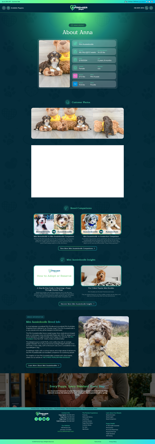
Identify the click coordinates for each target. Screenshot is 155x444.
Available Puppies (17, 8)
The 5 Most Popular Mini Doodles (101, 288)
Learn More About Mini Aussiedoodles (42, 365)
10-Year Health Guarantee (112, 425)
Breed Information (110, 415)
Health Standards (110, 433)
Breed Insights (109, 417)
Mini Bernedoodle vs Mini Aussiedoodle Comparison (54, 236)
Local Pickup (85, 419)
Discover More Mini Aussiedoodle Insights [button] (76, 304)
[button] (147, 2)
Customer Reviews (87, 421)
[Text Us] (151, 8)
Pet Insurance (109, 427)
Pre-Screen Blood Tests (112, 429)
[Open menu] (4, 8)
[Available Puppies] (8, 8)
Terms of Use (97, 441)
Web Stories (85, 429)
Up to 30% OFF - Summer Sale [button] (11, 1)
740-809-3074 (139, 8)
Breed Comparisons (111, 419)
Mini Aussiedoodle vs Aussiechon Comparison (101, 236)
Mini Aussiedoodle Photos (73, 408)
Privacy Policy (113, 441)
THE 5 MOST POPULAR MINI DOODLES (56, 357)
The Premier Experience (90, 413)
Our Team (84, 427)
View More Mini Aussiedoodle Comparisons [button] (76, 248)
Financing (84, 415)
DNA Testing (109, 435)
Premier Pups (35, 408)
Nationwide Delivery (87, 417)
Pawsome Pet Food (111, 431)
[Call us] (147, 8)
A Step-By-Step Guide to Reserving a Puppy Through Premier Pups (54, 289)
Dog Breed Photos (59, 408)
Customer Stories (86, 425)
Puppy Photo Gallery (47, 408)
